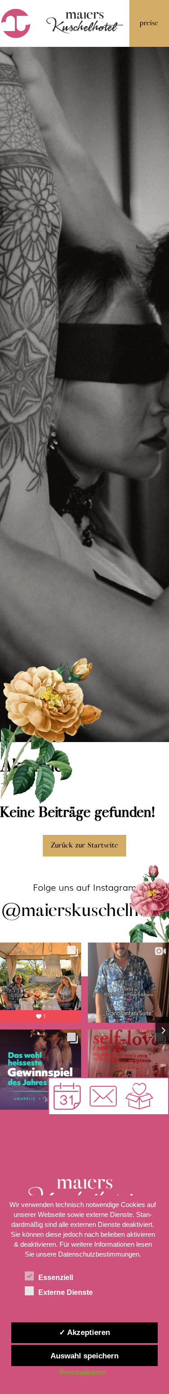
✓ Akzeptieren (84, 1332)
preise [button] (149, 23)
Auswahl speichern (84, 1356)
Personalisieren (82, 1372)
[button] (103, 1096)
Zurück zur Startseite (84, 845)
